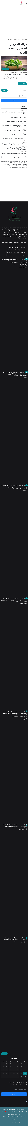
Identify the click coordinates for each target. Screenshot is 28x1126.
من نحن (14, 1119)
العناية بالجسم (23, 249)
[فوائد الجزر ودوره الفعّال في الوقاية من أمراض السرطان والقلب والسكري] (23, 654)
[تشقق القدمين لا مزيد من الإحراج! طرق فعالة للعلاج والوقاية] (23, 428)
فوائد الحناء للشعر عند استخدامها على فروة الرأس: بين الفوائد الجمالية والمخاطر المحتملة (10, 261)
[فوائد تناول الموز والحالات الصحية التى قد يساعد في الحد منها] (23, 541)
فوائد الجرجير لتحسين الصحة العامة (16, 74)
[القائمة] (2, 4)
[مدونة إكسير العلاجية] (21, 3)
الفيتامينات (9, 249)
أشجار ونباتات (23, 242)
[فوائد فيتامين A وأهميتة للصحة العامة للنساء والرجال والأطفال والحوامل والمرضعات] (23, 767)
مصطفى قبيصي (23, 72)
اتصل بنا (11, 1116)
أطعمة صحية (16, 242)
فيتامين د (24, 254)
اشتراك (14, 100)
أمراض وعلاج (10, 244)
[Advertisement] (14, 22)
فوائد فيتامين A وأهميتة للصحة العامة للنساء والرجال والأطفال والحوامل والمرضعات (10, 713)
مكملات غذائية (9, 254)
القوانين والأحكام (5, 1116)
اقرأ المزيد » (22, 83)
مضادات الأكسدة (17, 254)
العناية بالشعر (16, 249)
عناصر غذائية (16, 252)
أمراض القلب (17, 244)
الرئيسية (24, 39)
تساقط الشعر (23, 252)
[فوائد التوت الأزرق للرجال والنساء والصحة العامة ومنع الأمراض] (23, 880)
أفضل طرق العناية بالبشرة (7, 242)
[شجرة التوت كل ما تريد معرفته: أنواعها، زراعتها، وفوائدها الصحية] (23, 993)
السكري (16, 247)
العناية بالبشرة (10, 247)
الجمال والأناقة (23, 247)
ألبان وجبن (24, 244)
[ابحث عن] (26, 4)
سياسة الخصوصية (18, 1116)
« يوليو (25, 1078)
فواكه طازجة (9, 252)
